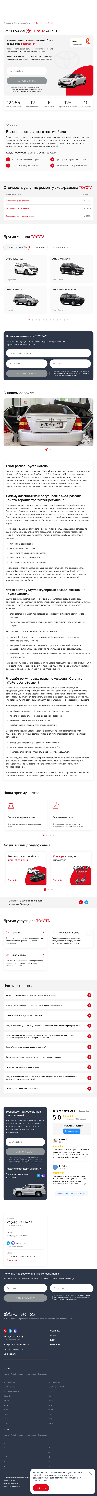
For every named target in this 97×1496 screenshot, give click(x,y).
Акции (53, 1335)
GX (4, 1448)
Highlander (7, 1396)
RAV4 (50, 1391)
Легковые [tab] (40, 246)
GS (49, 1452)
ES (4, 1452)
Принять (41, 1487)
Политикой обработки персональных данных (26, 91)
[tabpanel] (48, 288)
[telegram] (8, 1243)
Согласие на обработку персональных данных (25, 88)
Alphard (6, 1423)
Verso (5, 1419)
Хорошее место (77, 45)
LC (4, 1466)
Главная (7, 23)
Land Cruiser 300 (14, 258)
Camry (6, 1410)
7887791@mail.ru (14, 1486)
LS (4, 1461)
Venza (6, 1405)
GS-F (5, 1457)
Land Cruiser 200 (61, 258)
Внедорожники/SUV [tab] (16, 246)
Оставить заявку (26, 80)
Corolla (51, 1410)
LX (49, 1448)
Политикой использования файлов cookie (57, 1479)
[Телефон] (5, 1331)
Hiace (50, 1423)
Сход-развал (31, 1374)
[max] (13, 1243)
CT (49, 1466)
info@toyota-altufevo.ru (18, 1235)
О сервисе (55, 1331)
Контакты (55, 1344)
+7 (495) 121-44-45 (68, 775)
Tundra (50, 1400)
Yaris (50, 1419)
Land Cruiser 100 (14, 289)
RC (49, 1461)
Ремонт (16, 932)
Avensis (6, 1414)
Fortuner (51, 1405)
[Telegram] (10, 1331)
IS (49, 1457)
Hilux (50, 1396)
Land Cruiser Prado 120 (11, 1391)
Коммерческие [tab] (61, 246)
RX (49, 1443)
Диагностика (19, 954)
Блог (52, 1340)
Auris (50, 1414)
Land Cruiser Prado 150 (64, 289)
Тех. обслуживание (68, 932)
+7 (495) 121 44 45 (19, 1222)
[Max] (43, 1175)
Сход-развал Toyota (23, 23)
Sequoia (6, 1400)
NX (4, 1443)
